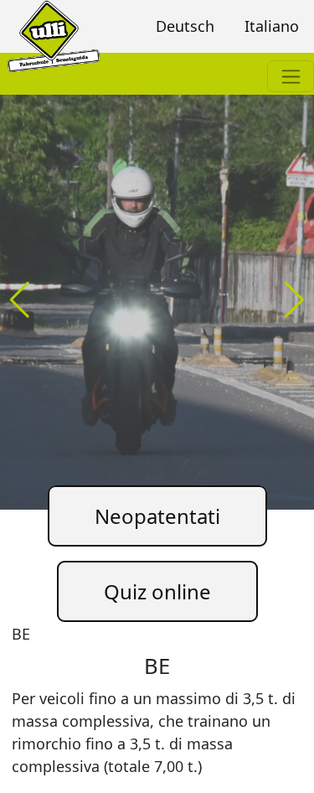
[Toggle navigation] (290, 76)
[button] (294, 300)
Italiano (272, 26)
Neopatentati (157, 516)
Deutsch (185, 26)
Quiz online (157, 591)
